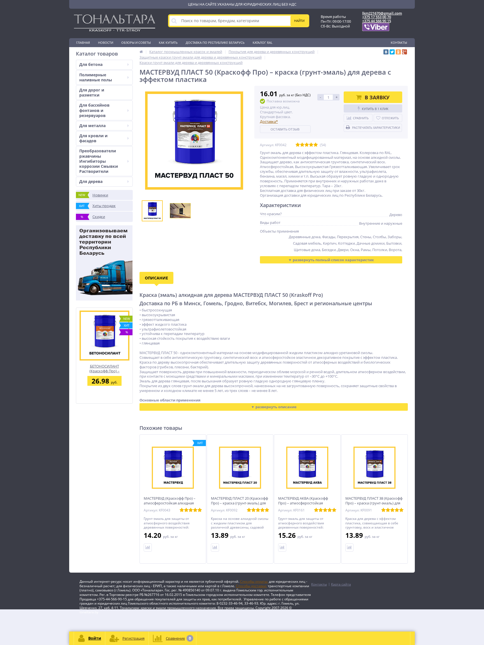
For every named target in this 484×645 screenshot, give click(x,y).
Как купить (168, 42)
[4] (311, 145)
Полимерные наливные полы (95, 77)
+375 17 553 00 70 (376, 16)
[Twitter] (392, 51)
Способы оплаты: (254, 581)
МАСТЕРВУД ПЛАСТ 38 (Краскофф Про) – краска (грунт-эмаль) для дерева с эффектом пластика (373, 503)
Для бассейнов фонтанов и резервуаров (94, 110)
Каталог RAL (263, 42)
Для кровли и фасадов (93, 138)
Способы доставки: (251, 586)
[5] (315, 145)
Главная (83, 42)
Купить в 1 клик (375, 109)
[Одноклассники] (398, 51)
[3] (306, 145)
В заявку (377, 97)
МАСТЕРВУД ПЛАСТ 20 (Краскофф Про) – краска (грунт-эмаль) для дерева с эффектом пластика (239, 503)
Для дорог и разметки (91, 92)
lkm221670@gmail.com (382, 13)
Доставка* (269, 121)
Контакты (399, 42)
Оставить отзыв (285, 129)
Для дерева (91, 181)
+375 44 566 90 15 (376, 20)
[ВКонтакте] (385, 51)
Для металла (92, 125)
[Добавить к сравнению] (148, 547)
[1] (297, 145)
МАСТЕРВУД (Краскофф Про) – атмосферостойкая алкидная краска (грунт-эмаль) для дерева (172, 503)
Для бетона (91, 64)
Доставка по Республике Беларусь (215, 42)
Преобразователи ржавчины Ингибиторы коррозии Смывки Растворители (98, 161)
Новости (105, 42)
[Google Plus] (404, 51)
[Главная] (141, 51)
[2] (302, 145)
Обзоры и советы (136, 42)
